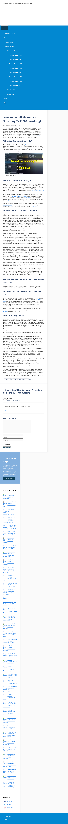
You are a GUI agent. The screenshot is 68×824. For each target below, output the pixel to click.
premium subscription (38, 190)
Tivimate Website (9, 478)
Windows (35, 206)
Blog (5, 103)
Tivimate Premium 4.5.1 (15, 55)
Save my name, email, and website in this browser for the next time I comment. (23, 443)
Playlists (27, 197)
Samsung (27, 145)
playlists (5, 311)
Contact (6, 819)
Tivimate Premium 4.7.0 (15, 85)
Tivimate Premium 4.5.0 (15, 59)
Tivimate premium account (19, 196)
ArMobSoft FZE (36, 136)
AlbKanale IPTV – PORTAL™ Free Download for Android (18, 379)
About (5, 817)
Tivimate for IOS (11, 94)
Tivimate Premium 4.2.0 (15, 64)
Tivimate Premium (9, 42)
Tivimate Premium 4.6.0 (15, 81)
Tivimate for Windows (12, 90)
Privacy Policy (7, 816)
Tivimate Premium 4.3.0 (15, 68)
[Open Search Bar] (2, 108)
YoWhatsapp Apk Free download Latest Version (16, 378)
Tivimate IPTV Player (9, 33)
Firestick (6, 38)
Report (6, 98)
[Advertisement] (34, 13)
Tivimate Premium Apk (13, 51)
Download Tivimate (9, 46)
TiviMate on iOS (7, 205)
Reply (6, 410)
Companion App (12, 200)
